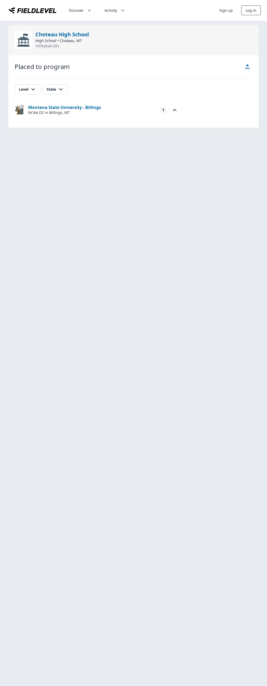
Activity (111, 10)
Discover (76, 10)
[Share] (247, 67)
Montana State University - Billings (64, 107)
